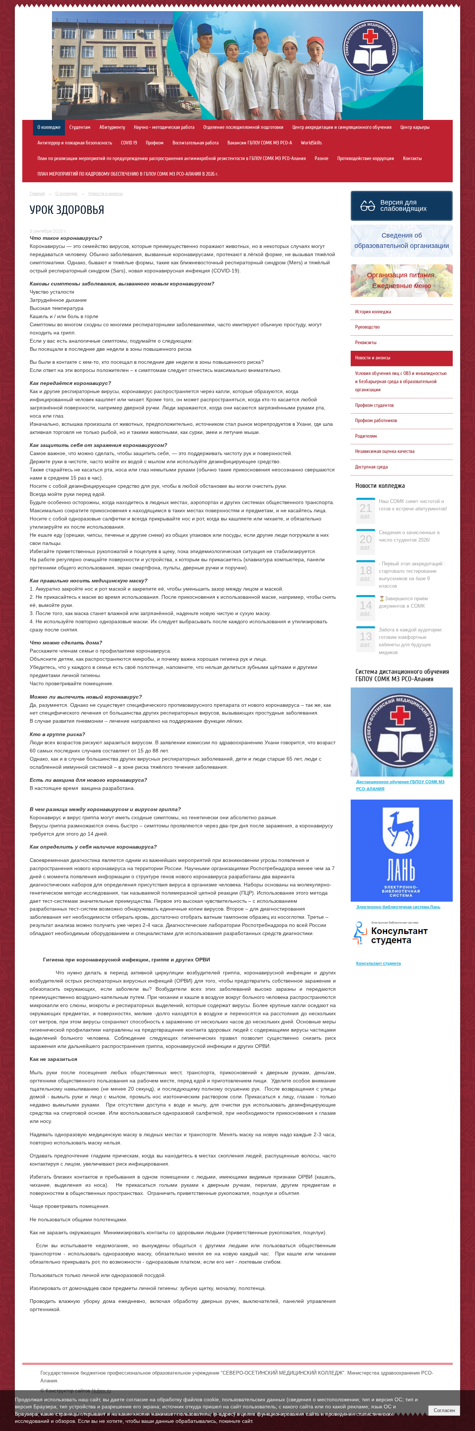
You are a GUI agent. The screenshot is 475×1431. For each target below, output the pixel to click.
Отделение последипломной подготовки (243, 127)
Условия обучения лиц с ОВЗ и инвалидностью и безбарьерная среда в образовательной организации (401, 381)
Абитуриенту (112, 127)
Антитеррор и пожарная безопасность (74, 143)
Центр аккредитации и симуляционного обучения (342, 127)
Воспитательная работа (196, 143)
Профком (155, 143)
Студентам (80, 127)
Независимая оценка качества (385, 451)
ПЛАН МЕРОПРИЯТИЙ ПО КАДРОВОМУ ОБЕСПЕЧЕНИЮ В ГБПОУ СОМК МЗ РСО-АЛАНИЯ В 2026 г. (127, 174)
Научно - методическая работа (164, 127)
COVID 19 (129, 143)
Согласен (444, 1410)
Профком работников (376, 421)
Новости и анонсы (105, 193)
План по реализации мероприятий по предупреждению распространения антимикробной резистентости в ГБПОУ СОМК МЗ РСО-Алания (171, 158)
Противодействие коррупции (365, 158)
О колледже (48, 127)
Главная (37, 193)
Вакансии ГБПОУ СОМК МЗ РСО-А (259, 143)
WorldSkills (311, 143)
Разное (321, 158)
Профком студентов (374, 405)
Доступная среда (371, 467)
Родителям (366, 436)
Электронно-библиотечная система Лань (398, 907)
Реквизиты (366, 343)
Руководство (367, 327)
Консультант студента (378, 963)
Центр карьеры (415, 127)
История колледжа (373, 312)
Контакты (412, 158)
